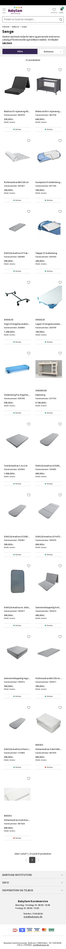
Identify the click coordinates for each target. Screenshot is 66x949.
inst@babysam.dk (33, 916)
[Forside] (15, 10)
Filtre (20, 51)
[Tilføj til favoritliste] (29, 70)
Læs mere (7, 43)
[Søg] (61, 19)
